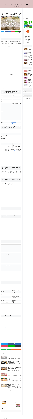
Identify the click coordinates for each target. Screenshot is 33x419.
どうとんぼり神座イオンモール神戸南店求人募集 (11, 327)
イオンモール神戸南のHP (13, 150)
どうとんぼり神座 (14, 122)
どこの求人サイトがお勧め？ (6, 88)
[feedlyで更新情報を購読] (6, 349)
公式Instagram (13, 123)
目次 (10, 74)
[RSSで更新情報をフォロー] (16, 349)
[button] (31, 18)
